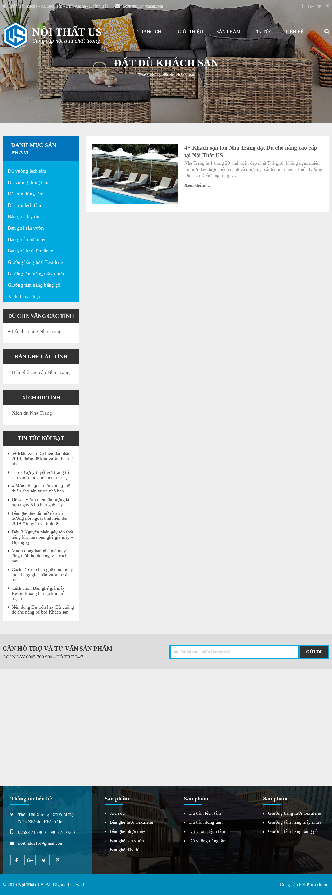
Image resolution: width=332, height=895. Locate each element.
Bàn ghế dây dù (23, 216)
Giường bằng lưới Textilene (35, 262)
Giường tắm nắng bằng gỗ (34, 285)
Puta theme (318, 884)
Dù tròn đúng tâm (26, 193)
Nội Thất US (30, 884)
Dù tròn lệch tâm (24, 205)
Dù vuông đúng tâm (28, 182)
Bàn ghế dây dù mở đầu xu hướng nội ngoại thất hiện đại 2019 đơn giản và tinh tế (39, 518)
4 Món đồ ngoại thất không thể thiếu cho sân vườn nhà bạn (41, 488)
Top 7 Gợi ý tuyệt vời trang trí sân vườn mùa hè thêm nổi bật (40, 475)
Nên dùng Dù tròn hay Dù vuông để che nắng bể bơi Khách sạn (43, 609)
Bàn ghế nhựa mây (26, 239)
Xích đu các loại (24, 296)
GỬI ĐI (314, 651)
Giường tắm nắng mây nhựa (36, 273)
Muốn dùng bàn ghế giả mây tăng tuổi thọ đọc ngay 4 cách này (39, 555)
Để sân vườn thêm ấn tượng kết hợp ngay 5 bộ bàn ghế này (42, 502)
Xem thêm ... (197, 185)
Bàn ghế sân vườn (26, 228)
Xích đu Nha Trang (32, 413)
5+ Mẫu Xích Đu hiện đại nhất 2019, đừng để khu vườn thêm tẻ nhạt (43, 458)
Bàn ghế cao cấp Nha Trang (41, 372)
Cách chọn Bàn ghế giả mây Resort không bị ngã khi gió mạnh (38, 593)
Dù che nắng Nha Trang (36, 331)
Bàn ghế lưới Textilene (30, 250)
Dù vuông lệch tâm (27, 171)
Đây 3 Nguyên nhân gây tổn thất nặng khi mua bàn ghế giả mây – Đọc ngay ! (42, 537)
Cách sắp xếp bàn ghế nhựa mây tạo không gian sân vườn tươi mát (42, 574)
